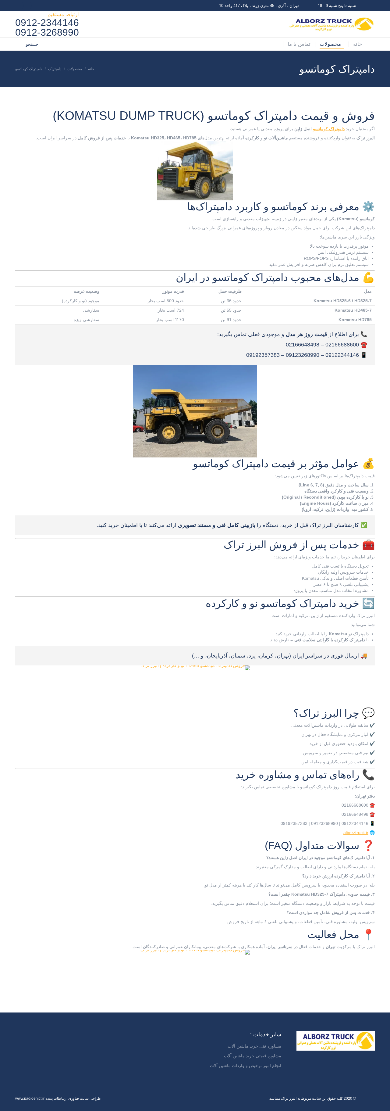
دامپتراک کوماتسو (329, 128)
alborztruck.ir (355, 832)
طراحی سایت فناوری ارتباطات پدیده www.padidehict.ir (58, 1098)
